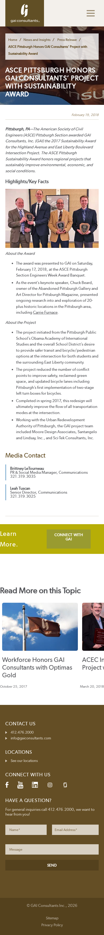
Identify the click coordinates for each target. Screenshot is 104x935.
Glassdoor (65, 785)
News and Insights (36, 40)
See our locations (24, 761)
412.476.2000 (22, 732)
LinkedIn (35, 785)
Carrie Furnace (45, 312)
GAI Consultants (24, 13)
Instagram (50, 784)
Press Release (67, 40)
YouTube (20, 784)
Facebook (7, 785)
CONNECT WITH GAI (68, 537)
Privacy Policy (52, 925)
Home (12, 40)
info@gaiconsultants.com (31, 738)
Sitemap (52, 918)
